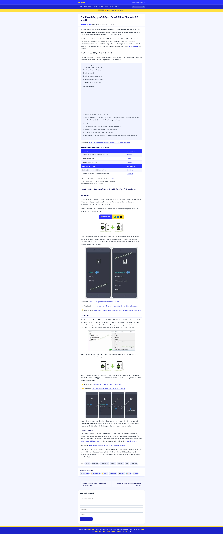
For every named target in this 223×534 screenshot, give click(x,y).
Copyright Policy (122, 531)
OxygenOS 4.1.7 (134, 46)
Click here (110, 179)
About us (105, 531)
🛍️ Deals (128, 473)
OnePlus (113, 463)
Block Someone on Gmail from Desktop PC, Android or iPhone (109, 143)
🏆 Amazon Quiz (95, 473)
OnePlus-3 (120, 463)
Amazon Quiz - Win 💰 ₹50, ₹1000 (115, 10)
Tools (112, 6)
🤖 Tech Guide (85, 473)
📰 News (135, 473)
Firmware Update (86, 24)
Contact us (112, 531)
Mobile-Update (104, 463)
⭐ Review (104, 473)
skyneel (81, 2)
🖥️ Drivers (121, 473)
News (106, 6)
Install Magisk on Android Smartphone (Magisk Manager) (107, 445)
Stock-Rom (134, 463)
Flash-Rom (95, 463)
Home (80, 6)
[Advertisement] (112, 99)
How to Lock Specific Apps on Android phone (104, 302)
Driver (95, 6)
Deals (117, 6)
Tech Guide (87, 6)
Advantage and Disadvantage (90, 441)
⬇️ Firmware (113, 473)
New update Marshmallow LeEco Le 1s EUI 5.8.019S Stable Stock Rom (117, 310)
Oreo (127, 463)
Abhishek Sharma (96, 24)
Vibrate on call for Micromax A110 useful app (109, 384)
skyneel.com (90, 529)
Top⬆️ (129, 531)
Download (130, 155)
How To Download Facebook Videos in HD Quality (108, 389)
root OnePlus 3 (132, 441)
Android (88, 463)
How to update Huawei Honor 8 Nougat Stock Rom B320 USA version (114, 306)
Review (101, 6)
